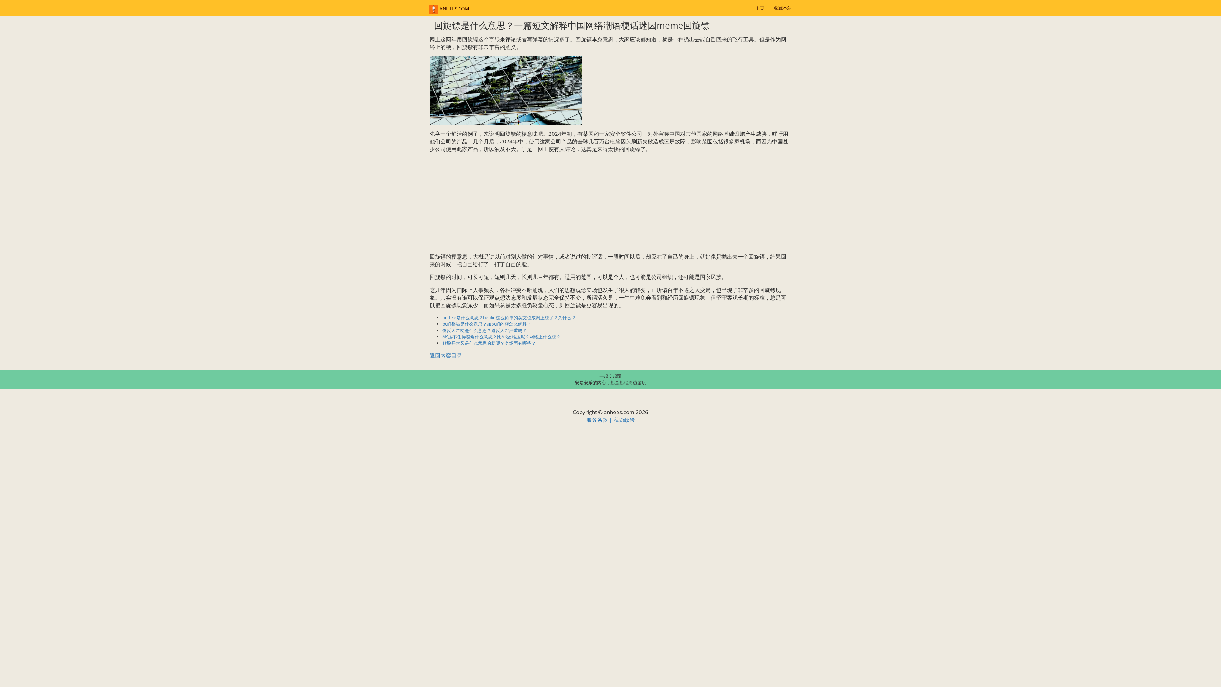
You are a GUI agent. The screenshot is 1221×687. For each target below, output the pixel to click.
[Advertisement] (610, 202)
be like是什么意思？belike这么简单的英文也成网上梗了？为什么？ (509, 318)
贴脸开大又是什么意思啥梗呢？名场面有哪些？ (489, 343)
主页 (759, 8)
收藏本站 (783, 8)
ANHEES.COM (453, 8)
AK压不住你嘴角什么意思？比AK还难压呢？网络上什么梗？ (501, 337)
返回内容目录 (446, 355)
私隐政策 (624, 419)
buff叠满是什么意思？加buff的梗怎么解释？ (486, 324)
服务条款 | (599, 419)
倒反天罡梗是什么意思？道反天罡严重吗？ (484, 330)
